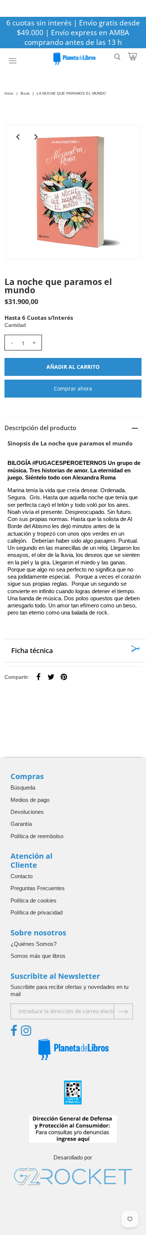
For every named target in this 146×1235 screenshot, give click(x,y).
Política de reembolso (36, 836)
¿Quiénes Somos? (33, 944)
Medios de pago (29, 800)
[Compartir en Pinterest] (64, 676)
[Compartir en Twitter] (51, 676)
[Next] (36, 137)
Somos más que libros (38, 956)
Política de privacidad (36, 912)
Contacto (21, 876)
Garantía (21, 824)
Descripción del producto (40, 428)
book (25, 93)
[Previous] (18, 137)
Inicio (8, 93)
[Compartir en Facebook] (38, 676)
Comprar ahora (73, 388)
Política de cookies (33, 900)
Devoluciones (27, 812)
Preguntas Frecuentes (37, 888)
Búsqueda (22, 787)
